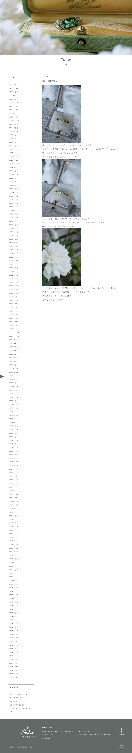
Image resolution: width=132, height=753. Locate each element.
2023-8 (12, 214)
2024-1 (11, 196)
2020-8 (12, 343)
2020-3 (12, 361)
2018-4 (12, 444)
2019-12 (12, 372)
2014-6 (12, 609)
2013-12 (12, 631)
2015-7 (11, 562)
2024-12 (12, 156)
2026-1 (11, 110)
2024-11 (12, 160)
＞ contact (46, 738)
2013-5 (11, 656)
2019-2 (11, 408)
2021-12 (12, 286)
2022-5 (12, 268)
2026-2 (12, 106)
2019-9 (12, 383)
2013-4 (11, 659)
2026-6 (12, 92)
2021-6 (11, 307)
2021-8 (11, 300)
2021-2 (11, 322)
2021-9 (11, 296)
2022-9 (12, 253)
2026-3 (12, 102)
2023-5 (12, 225)
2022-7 (11, 261)
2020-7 (12, 347)
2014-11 (12, 591)
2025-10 (12, 120)
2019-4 (12, 401)
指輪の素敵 (13, 701)
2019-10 (12, 379)
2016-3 (11, 534)
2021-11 (12, 289)
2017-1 (11, 498)
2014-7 (11, 605)
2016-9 (12, 512)
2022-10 (12, 250)
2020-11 (12, 332)
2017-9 (11, 469)
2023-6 (12, 221)
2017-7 (11, 476)
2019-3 (11, 404)
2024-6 (12, 178)
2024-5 (12, 182)
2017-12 (12, 458)
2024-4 (12, 185)
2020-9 (12, 340)
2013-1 (11, 670)
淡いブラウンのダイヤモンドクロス (21, 694)
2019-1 (11, 411)
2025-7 (11, 131)
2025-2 (12, 149)
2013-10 (12, 638)
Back (46, 318)
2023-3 (11, 232)
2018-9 (12, 426)
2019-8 (12, 386)
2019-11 (12, 375)
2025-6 (12, 135)
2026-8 (12, 85)
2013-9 (11, 641)
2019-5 (12, 397)
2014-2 (11, 623)
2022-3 (11, 275)
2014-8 (12, 602)
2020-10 (12, 336)
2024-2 (12, 192)
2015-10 (12, 552)
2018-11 (12, 419)
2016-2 (11, 537)
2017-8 (11, 473)
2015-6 (12, 566)
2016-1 (11, 541)
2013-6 (11, 652)
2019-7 (11, 390)
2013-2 (11, 667)
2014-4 (12, 616)
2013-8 (11, 645)
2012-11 (12, 677)
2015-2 (11, 580)
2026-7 (11, 88)
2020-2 (12, 365)
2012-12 (12, 674)
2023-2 (11, 235)
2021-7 (11, 304)
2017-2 (11, 494)
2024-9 (12, 167)
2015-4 (12, 573)
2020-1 (12, 368)
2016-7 (11, 519)
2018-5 (12, 440)
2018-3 (11, 447)
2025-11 (12, 117)
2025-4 (12, 142)
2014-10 (12, 595)
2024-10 (12, 164)
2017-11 (12, 462)
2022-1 (11, 282)
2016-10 (12, 508)
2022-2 (11, 279)
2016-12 (12, 501)
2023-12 (12, 199)
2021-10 (12, 293)
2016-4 (12, 530)
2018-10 (12, 422)
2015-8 (12, 559)
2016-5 (12, 526)
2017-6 (11, 480)
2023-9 (12, 210)
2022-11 (12, 246)
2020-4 (12, 358)
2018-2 (11, 451)
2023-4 (12, 228)
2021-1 (11, 325)
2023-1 (11, 239)
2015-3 (11, 577)
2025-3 (12, 146)
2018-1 (11, 455)
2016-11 (12, 505)
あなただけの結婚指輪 (16, 705)
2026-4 (12, 99)
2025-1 (11, 153)
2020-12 (12, 329)
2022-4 (12, 271)
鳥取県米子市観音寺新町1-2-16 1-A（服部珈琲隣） (58, 731)
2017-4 (11, 487)
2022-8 (12, 257)
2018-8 (12, 429)
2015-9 (12, 555)
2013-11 (12, 634)
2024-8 (12, 171)
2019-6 (12, 393)
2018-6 (12, 437)
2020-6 (12, 350)
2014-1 (11, 627)
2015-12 (12, 544)
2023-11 (12, 203)
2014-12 (12, 588)
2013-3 (11, 663)
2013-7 (11, 649)
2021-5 (11, 311)
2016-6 (12, 523)
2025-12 (12, 113)
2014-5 (12, 613)
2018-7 (11, 433)
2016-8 (12, 516)
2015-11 (12, 548)
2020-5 (12, 354)
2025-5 (12, 138)
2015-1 (11, 584)
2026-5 (12, 95)
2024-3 (12, 189)
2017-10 (12, 465)
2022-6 (12, 264)
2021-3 (11, 318)
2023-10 (12, 207)
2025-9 (12, 124)
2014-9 (12, 598)
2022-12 (12, 243)
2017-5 (11, 483)
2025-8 (12, 128)
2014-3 (11, 620)
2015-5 (12, 570)
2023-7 (11, 217)
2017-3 (11, 490)
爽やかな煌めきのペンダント (19, 698)
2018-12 (12, 415)
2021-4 (11, 314)
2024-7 (11, 174)
